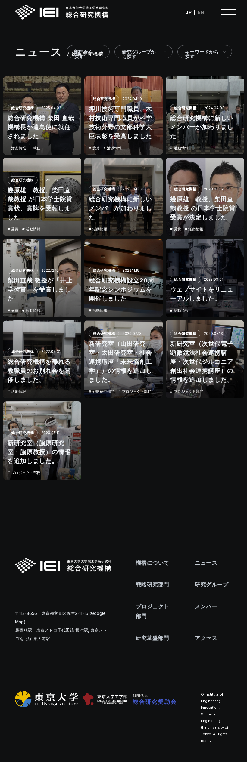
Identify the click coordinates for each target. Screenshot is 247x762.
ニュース (206, 563)
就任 (37, 148)
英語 (200, 12)
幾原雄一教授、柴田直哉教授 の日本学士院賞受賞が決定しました (202, 208)
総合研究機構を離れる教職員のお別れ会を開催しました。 (39, 370)
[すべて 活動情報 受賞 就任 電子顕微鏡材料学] (204, 51)
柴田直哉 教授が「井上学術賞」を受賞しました (40, 289)
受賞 (96, 148)
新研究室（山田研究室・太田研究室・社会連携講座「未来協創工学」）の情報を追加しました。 (120, 361)
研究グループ (211, 584)
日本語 (188, 12)
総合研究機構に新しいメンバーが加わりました (201, 127)
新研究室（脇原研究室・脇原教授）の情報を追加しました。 (39, 451)
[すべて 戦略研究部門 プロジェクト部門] (88, 51)
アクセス (206, 638)
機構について (152, 563)
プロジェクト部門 (137, 391)
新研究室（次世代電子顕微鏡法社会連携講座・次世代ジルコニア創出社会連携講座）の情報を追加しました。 (201, 361)
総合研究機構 (22, 108)
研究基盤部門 (152, 638)
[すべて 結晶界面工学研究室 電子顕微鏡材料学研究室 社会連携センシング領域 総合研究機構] (143, 51)
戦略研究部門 (103, 391)
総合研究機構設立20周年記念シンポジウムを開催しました (121, 289)
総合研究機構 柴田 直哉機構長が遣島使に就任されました (41, 127)
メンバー (206, 606)
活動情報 (18, 148)
